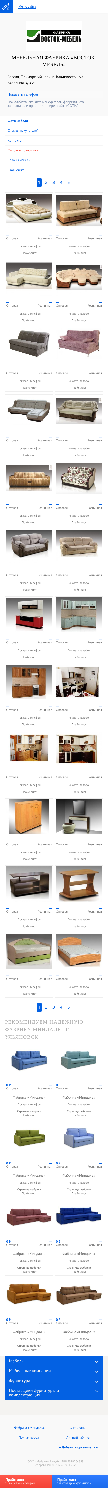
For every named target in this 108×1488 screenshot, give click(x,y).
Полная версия (29, 1438)
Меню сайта (27, 7)
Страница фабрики (29, 1111)
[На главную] (6, 6)
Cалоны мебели (19, 160)
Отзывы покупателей (23, 130)
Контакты (15, 140)
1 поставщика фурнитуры (74, 1481)
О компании (78, 1428)
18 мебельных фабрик (20, 1481)
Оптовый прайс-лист (23, 150)
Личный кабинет (78, 1438)
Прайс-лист (29, 253)
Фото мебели (18, 121)
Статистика (16, 170)
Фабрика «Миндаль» (29, 1428)
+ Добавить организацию (78, 1447)
